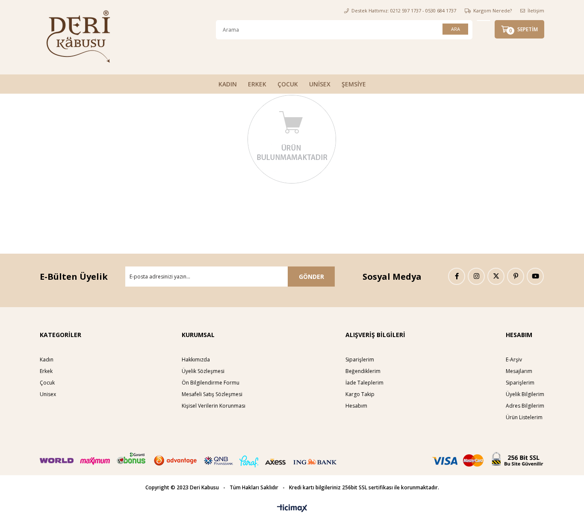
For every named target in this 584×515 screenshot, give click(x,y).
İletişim (536, 10)
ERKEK (257, 84)
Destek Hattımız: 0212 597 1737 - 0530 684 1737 (403, 10)
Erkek (46, 371)
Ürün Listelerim (524, 417)
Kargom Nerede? (492, 10)
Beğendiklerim (362, 371)
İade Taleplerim (364, 382)
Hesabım (356, 405)
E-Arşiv (514, 359)
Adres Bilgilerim (525, 405)
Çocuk (47, 382)
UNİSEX (319, 84)
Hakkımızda (196, 359)
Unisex (48, 394)
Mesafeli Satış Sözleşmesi (212, 394)
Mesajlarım (519, 371)
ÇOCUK (287, 84)
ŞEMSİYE (354, 84)
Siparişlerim (359, 359)
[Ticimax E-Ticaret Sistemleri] (292, 508)
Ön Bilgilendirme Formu (210, 382)
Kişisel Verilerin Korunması (213, 405)
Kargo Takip (360, 394)
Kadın (46, 359)
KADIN (227, 84)
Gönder (311, 276)
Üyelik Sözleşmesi (203, 371)
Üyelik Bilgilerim (525, 394)
